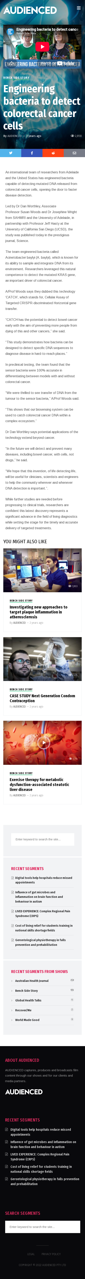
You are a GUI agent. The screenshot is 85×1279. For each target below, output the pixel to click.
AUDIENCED (14, 136)
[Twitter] (10, 153)
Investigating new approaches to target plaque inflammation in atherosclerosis (38, 612)
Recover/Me (23, 1010)
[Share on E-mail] (74, 153)
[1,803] (42, 570)
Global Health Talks (28, 1000)
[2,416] (42, 659)
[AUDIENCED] (30, 13)
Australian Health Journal (31, 981)
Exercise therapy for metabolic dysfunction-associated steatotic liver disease (39, 784)
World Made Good (27, 1020)
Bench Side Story (16, 77)
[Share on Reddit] (53, 153)
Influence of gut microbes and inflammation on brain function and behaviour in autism (39, 896)
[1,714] (42, 742)
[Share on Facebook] (31, 153)
